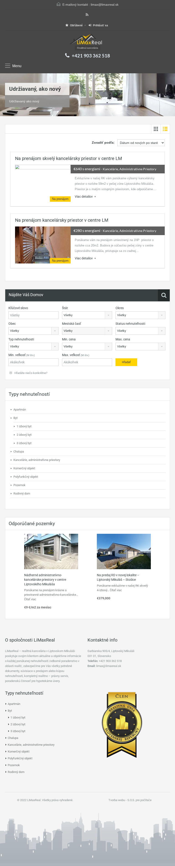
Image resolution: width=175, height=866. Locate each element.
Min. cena (69, 339)
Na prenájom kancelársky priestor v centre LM (61, 220)
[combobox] (87, 315)
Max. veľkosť (75, 355)
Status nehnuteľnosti (130, 323)
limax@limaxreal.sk (104, 4)
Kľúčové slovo (18, 308)
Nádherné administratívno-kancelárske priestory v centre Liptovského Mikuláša (45, 579)
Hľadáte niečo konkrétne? (30, 373)
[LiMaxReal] (87, 40)
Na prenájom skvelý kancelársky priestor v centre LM (68, 158)
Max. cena (123, 339)
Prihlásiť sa (100, 25)
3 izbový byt (24, 443)
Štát (65, 308)
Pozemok (19, 485)
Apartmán (19, 409)
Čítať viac (30, 599)
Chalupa (18, 451)
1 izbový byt (24, 426)
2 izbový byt (24, 434)
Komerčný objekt (24, 468)
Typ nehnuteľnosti (21, 339)
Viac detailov (84, 196)
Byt (15, 418)
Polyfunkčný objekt (25, 476)
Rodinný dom (21, 493)
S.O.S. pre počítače (139, 800)
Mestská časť (71, 323)
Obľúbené (76, 25)
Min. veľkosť (21, 355)
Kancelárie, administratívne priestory (36, 460)
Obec (12, 323)
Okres (120, 308)
